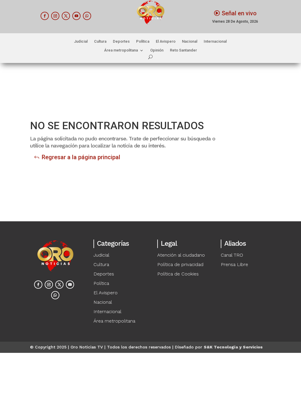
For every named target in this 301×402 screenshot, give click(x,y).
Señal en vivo (239, 13)
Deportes (121, 41)
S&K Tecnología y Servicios (233, 347)
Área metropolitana (121, 50)
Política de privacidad (180, 264)
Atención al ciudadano (181, 255)
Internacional (215, 41)
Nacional (189, 41)
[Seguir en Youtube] (76, 16)
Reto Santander (183, 50)
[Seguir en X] (66, 16)
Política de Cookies (178, 274)
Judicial (81, 41)
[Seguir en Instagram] (55, 16)
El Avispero (165, 41)
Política (142, 41)
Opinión (156, 50)
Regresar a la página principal (81, 157)
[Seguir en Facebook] (45, 16)
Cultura (100, 41)
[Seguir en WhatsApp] (87, 16)
